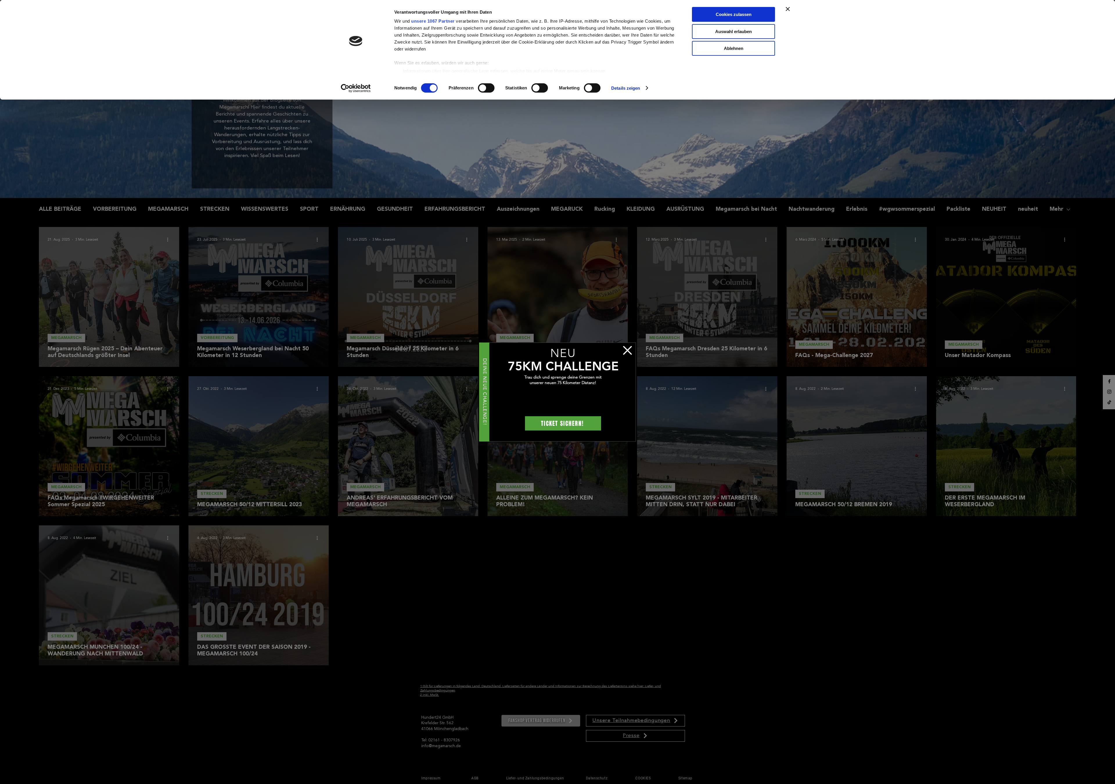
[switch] (486, 88)
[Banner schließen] (788, 9)
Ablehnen (733, 48)
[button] (627, 350)
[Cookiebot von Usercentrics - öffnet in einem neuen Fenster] (355, 88)
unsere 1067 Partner (433, 21)
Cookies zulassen (733, 14)
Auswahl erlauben (733, 31)
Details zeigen (625, 88)
